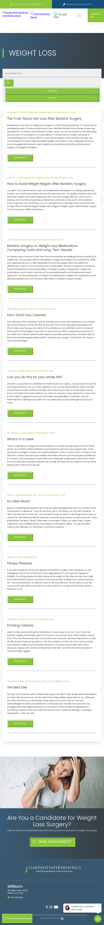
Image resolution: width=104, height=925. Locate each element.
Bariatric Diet (29, 495)
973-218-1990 (17, 897)
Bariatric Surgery (38, 112)
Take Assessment (54, 841)
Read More (19, 157)
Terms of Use (60, 915)
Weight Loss (68, 112)
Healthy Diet (55, 112)
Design (42, 918)
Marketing (51, 918)
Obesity (45, 239)
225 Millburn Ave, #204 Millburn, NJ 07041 (18, 891)
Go (8, 82)
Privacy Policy (50, 915)
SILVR (58, 918)
